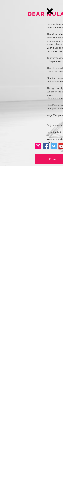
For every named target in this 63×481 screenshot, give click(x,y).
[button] (49, 11)
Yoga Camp (53, 115)
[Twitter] (54, 146)
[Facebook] (46, 146)
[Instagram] (38, 146)
